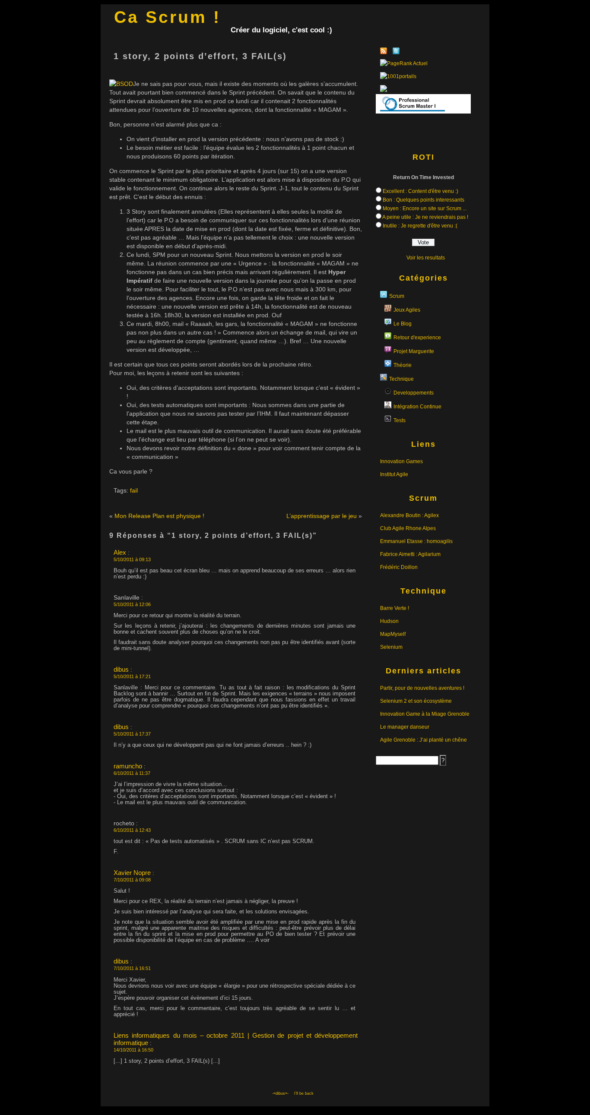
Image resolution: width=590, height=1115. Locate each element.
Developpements (413, 393)
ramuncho (128, 766)
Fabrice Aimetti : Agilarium (410, 554)
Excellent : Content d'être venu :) (420, 191)
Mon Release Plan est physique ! (159, 515)
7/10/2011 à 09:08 (132, 879)
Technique (401, 379)
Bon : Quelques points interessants (423, 200)
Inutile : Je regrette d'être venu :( (420, 226)
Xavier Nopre (132, 872)
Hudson (389, 621)
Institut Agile (394, 474)
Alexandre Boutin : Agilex (409, 515)
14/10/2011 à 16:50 (133, 1049)
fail (134, 490)
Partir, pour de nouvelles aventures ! (422, 688)
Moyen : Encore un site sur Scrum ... (424, 208)
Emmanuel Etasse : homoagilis (416, 541)
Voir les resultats (425, 258)
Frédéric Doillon (399, 567)
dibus (121, 669)
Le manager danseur (404, 727)
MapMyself (393, 634)
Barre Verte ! (394, 608)
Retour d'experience (417, 338)
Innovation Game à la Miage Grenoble (424, 714)
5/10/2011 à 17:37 (132, 733)
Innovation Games (401, 461)
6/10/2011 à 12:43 (132, 830)
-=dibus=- (280, 1093)
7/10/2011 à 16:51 (132, 968)
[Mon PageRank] (423, 63)
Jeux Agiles (406, 310)
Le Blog (402, 324)
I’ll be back (304, 1093)
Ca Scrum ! (167, 17)
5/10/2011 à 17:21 (132, 676)
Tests (399, 420)
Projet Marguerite (413, 351)
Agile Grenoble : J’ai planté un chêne (423, 740)
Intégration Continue (417, 407)
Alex (120, 552)
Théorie (402, 365)
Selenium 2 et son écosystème (416, 701)
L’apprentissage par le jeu (321, 515)
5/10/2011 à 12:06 (132, 604)
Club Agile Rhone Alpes (408, 528)
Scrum (396, 296)
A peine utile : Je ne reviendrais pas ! (425, 217)
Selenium (391, 647)
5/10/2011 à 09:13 (132, 559)
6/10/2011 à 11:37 (132, 773)
